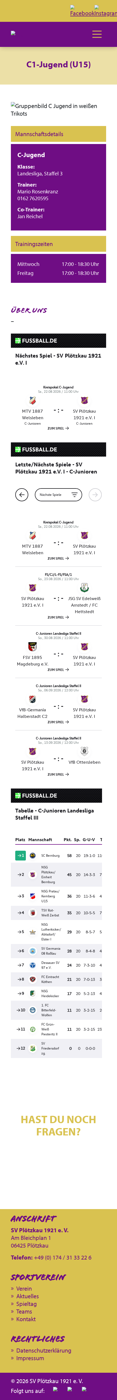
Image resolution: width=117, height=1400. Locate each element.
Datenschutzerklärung (43, 1350)
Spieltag (26, 1304)
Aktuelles (27, 1296)
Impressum (30, 1358)
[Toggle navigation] (97, 34)
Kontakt (58, 1176)
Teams (24, 1311)
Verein (24, 1288)
